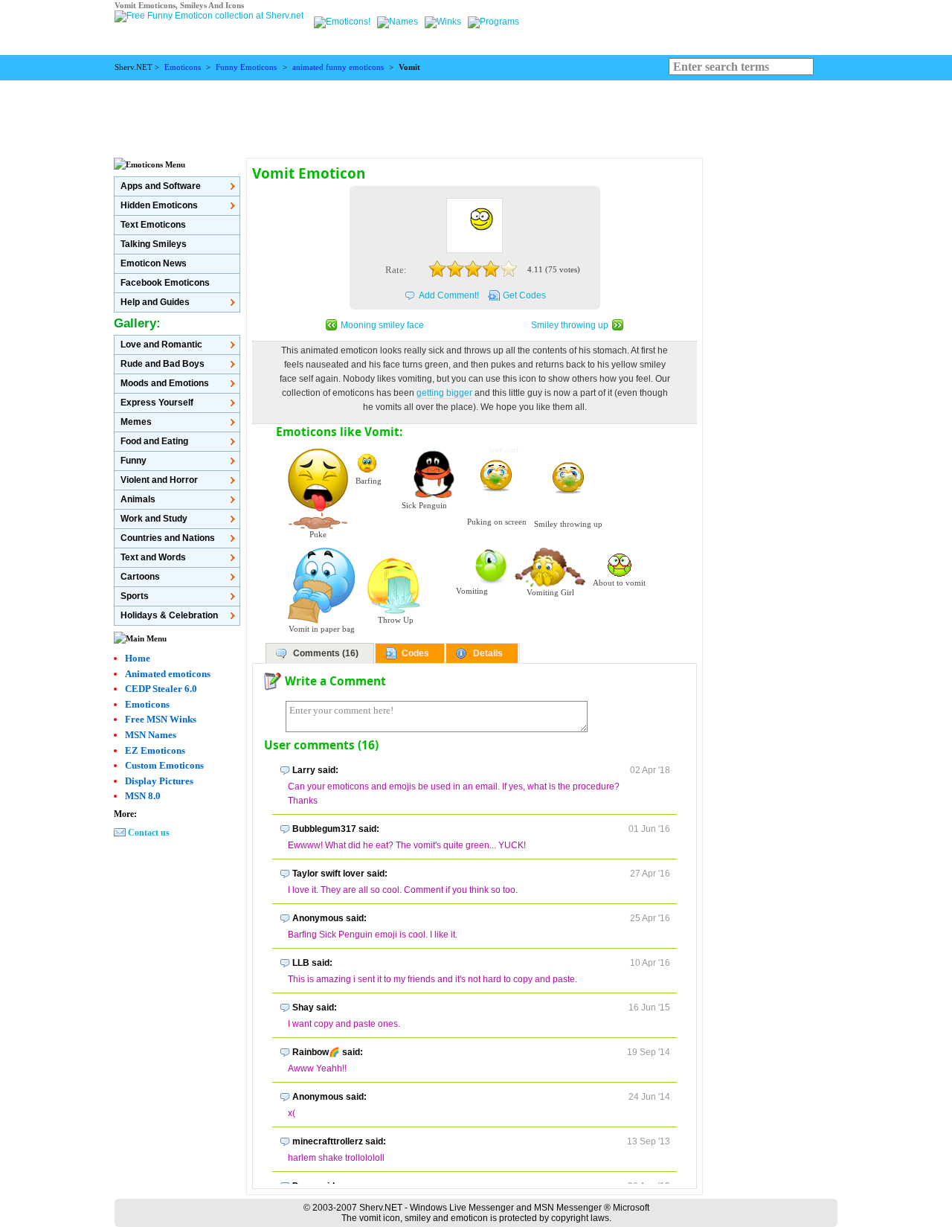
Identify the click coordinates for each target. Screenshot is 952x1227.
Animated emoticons (167, 673)
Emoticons (182, 67)
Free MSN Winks (160, 719)
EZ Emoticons (155, 750)
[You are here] (343, 21)
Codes (415, 653)
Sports (134, 596)
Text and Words (153, 557)
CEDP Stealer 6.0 (161, 688)
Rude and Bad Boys (162, 364)
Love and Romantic (161, 344)
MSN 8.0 (143, 795)
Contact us (149, 832)
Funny (133, 460)
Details (488, 653)
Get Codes (524, 295)
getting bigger (444, 393)
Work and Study (153, 518)
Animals (137, 499)
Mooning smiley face (382, 325)
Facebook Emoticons (165, 283)
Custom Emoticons (164, 765)
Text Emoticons (153, 225)
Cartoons (140, 576)
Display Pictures (159, 781)
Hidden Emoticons (159, 205)
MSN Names (150, 734)
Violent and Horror (159, 480)
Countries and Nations (167, 538)
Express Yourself (156, 402)
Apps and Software (160, 186)
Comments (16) (325, 653)
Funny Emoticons (246, 67)
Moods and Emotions (164, 383)
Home (137, 658)
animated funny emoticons (338, 67)
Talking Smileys (153, 244)
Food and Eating (154, 441)
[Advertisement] (476, 113)
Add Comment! (449, 295)
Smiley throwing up (569, 325)
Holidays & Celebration (169, 615)
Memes (136, 422)
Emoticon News (153, 263)
